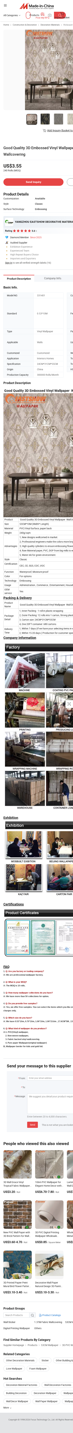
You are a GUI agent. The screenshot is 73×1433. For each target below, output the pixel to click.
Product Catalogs (51, 1315)
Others (37, 1328)
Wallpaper (68, 24)
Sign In (8, 262)
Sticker (45, 1360)
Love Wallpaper (14, 1368)
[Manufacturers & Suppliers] (37, 6)
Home (6, 24)
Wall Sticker (9, 1322)
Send (32, 1124)
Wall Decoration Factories (57, 1385)
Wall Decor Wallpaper (17, 1401)
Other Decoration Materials (20, 1360)
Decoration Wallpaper (45, 1393)
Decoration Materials (50, 24)
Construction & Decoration (25, 24)
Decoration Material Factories (21, 1385)
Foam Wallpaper (38, 1368)
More (6, 1407)
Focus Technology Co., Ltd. (43, 1419)
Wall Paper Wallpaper (46, 1401)
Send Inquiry (33, 182)
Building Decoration (16, 1393)
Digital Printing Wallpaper (16, 1328)
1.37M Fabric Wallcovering (48, 1322)
